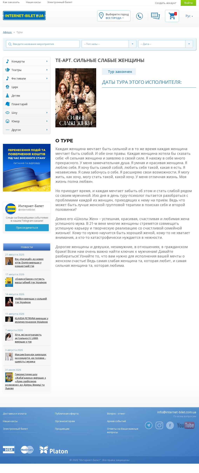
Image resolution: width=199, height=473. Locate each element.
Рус (188, 16)
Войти (188, 3)
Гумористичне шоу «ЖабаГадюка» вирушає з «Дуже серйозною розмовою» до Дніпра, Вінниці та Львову (25, 381)
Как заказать (11, 2)
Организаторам (65, 421)
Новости (27, 247)
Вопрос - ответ (116, 413)
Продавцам (62, 428)
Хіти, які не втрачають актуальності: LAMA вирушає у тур (28, 338)
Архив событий (116, 421)
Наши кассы (33, 2)
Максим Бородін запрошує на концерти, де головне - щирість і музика (30, 358)
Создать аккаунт (165, 3)
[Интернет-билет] (24, 15)
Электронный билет (59, 2)
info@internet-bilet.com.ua (176, 412)
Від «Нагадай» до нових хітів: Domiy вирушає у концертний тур (29, 262)
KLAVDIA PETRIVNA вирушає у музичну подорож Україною (31, 320)
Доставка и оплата (14, 413)
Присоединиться (27, 227)
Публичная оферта (67, 413)
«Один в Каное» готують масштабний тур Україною (31, 280)
